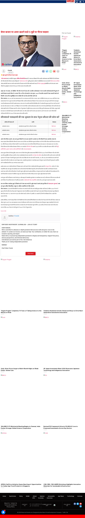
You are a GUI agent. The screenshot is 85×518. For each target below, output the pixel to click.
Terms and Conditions (10, 505)
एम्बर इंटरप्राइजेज (27, 149)
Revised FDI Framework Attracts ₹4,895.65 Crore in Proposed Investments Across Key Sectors (60, 427)
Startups (79, 496)
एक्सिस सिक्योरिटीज (20, 79)
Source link (3, 211)
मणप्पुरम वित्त (48, 166)
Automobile (51, 496)
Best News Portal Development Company (51, 512)
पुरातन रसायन (9, 149)
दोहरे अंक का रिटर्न (23, 81)
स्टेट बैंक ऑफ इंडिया (37, 155)
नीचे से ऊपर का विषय (54, 81)
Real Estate (12, 496)
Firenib (16, 216)
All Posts (11, 72)
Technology (70, 496)
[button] (1, 1)
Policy (21, 496)
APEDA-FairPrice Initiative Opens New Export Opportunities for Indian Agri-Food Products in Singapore (21, 485)
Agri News (61, 496)
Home (4, 496)
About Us (7, 503)
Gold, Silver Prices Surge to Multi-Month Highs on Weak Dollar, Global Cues (66, 88)
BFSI (34, 498)
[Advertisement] (42, 17)
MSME (27, 496)
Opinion (42, 496)
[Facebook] (75, 504)
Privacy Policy (11, 507)
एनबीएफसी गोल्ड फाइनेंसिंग (30, 180)
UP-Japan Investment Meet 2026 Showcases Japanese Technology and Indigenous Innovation (78, 90)
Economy (40, 498)
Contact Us (14, 503)
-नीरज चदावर (4, 79)
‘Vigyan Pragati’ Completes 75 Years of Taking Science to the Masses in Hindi (67, 56)
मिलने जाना (54, 126)
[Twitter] (77, 504)
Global (35, 496)
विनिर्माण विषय (29, 147)
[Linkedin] (80, 506)
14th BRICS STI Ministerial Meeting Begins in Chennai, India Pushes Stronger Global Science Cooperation (66, 123)
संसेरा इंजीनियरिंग (17, 149)
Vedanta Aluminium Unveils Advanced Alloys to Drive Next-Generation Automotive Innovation (78, 57)
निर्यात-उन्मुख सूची (41, 84)
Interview (49, 498)
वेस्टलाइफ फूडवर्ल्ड (53, 184)
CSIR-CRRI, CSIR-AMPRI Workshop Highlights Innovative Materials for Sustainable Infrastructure (62, 485)
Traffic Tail (65, 512)
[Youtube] (80, 504)
